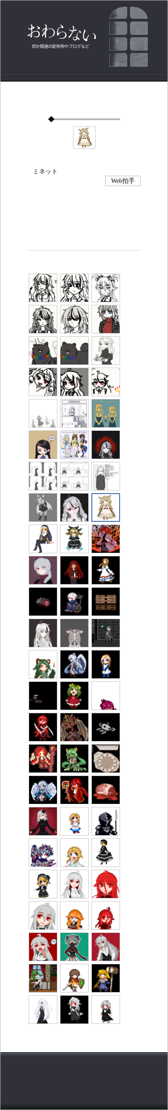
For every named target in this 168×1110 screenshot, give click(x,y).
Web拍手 (123, 181)
